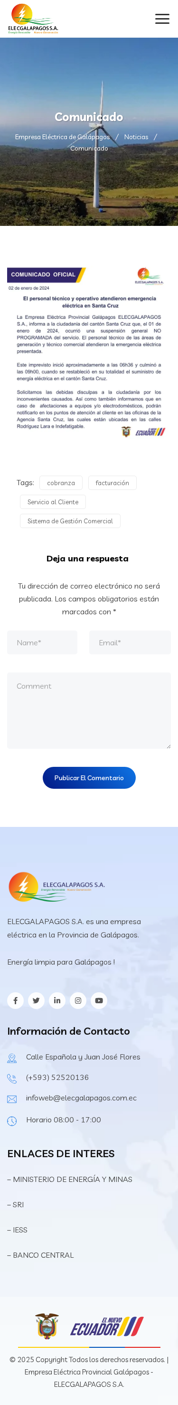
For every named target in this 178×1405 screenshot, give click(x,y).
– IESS (17, 1229)
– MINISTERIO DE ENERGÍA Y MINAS (70, 1179)
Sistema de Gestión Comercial (70, 521)
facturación (112, 483)
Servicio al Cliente (53, 502)
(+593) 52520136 (57, 1077)
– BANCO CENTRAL (40, 1255)
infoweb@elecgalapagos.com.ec (81, 1097)
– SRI (15, 1204)
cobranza (61, 483)
